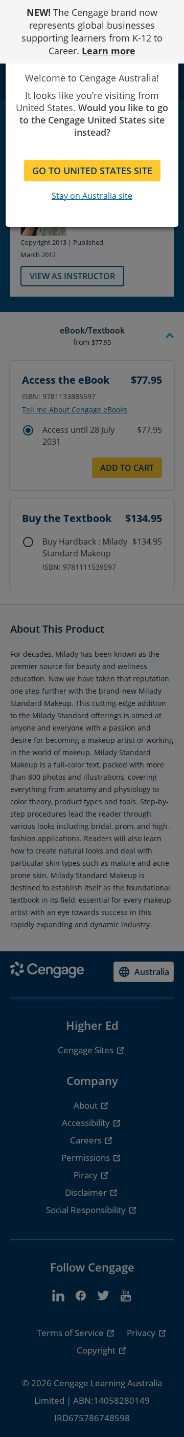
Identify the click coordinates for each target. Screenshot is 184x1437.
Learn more (108, 51)
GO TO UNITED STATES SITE (92, 170)
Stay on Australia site (92, 195)
